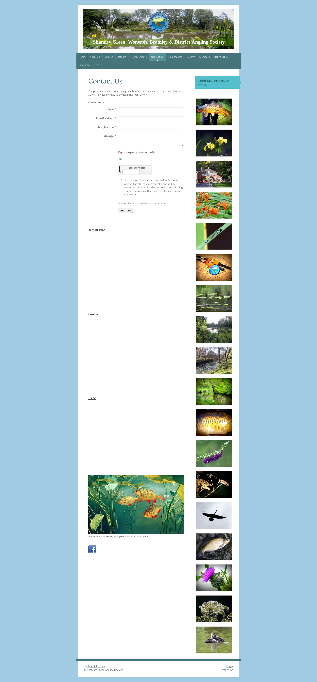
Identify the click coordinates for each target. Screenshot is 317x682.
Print (90, 666)
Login (229, 666)
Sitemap (100, 666)
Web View (227, 670)
